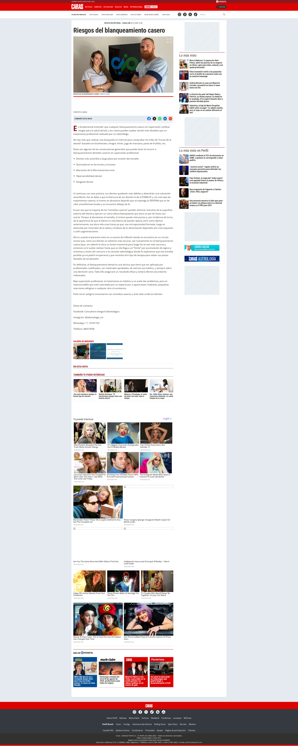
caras (136, 660)
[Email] (170, 118)
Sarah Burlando (107, 14)
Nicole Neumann (121, 14)
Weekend (155, 718)
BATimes (187, 718)
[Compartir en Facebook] (149, 118)
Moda (126, 7)
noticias (85, 660)
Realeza (118, 7)
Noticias (88, 7)
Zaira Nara (166, 14)
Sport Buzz (173, 724)
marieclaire (110, 660)
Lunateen (177, 718)
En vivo (222, 7)
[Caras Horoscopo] (202, 261)
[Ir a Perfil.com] (221, 2)
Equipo (160, 730)
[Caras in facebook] (185, 14)
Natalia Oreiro (136, 14)
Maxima (192, 724)
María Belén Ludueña (151, 14)
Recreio (183, 724)
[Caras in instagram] (179, 14)
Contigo (126, 724)
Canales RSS (108, 730)
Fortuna (145, 718)
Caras (118, 724)
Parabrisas (166, 718)
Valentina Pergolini (78, 14)
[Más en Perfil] (87, 653)
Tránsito (191, 730)
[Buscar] (224, 14)
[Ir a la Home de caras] (77, 8)
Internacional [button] (136, 7)
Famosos (98, 7)
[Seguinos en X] (190, 14)
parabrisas (161, 660)
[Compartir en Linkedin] (165, 118)
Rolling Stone (160, 724)
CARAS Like (151, 6)
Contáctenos (137, 730)
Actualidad (108, 7)
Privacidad (149, 730)
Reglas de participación (175, 730)
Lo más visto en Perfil (193, 151)
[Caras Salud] (202, 250)
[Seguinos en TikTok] (195, 14)
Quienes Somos (122, 730)
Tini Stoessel (93, 14)
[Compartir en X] (154, 118)
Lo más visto (187, 55)
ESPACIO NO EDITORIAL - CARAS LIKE (117, 23)
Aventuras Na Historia (142, 724)
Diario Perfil (112, 718)
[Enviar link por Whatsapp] (159, 118)
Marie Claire (134, 718)
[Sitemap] (163, 712)
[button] (123, 66)
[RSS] (157, 712)
